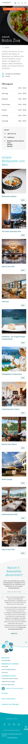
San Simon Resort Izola (7, 684)
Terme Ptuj (4, 672)
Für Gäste (4, 693)
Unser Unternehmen (8, 699)
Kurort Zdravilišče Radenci (8, 669)
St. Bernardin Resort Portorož (9, 678)
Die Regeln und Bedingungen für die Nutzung (11, 734)
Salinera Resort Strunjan (8, 681)
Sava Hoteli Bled (5, 660)
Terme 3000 (4, 666)
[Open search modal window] (22, 3)
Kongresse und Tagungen (10, 704)
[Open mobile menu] (25, 3)
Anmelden (14, 633)
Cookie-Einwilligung (12, 737)
